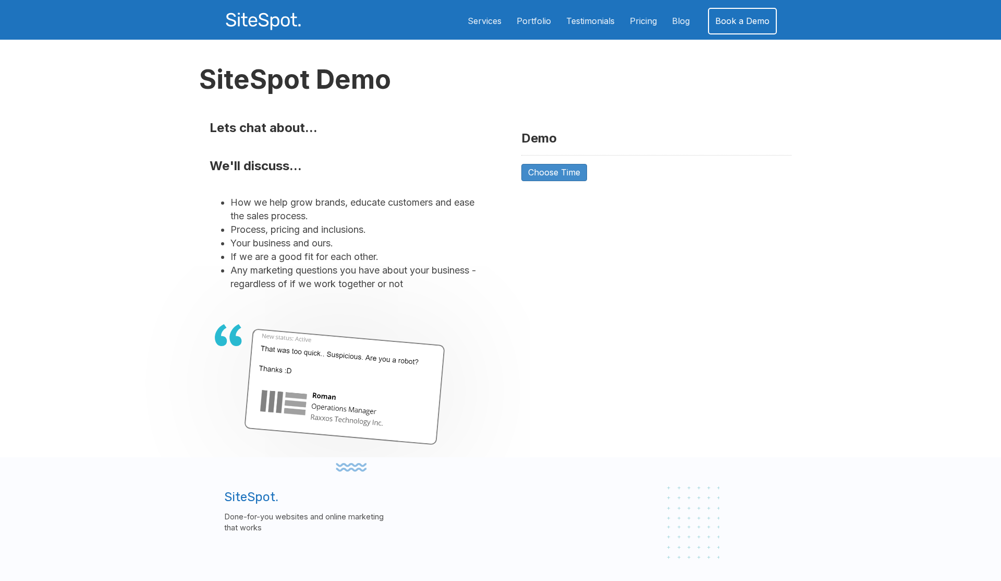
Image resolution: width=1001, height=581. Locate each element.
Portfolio (534, 21)
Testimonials (590, 21)
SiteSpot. (251, 497)
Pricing (643, 21)
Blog (681, 21)
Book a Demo (742, 21)
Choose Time (554, 172)
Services (485, 21)
